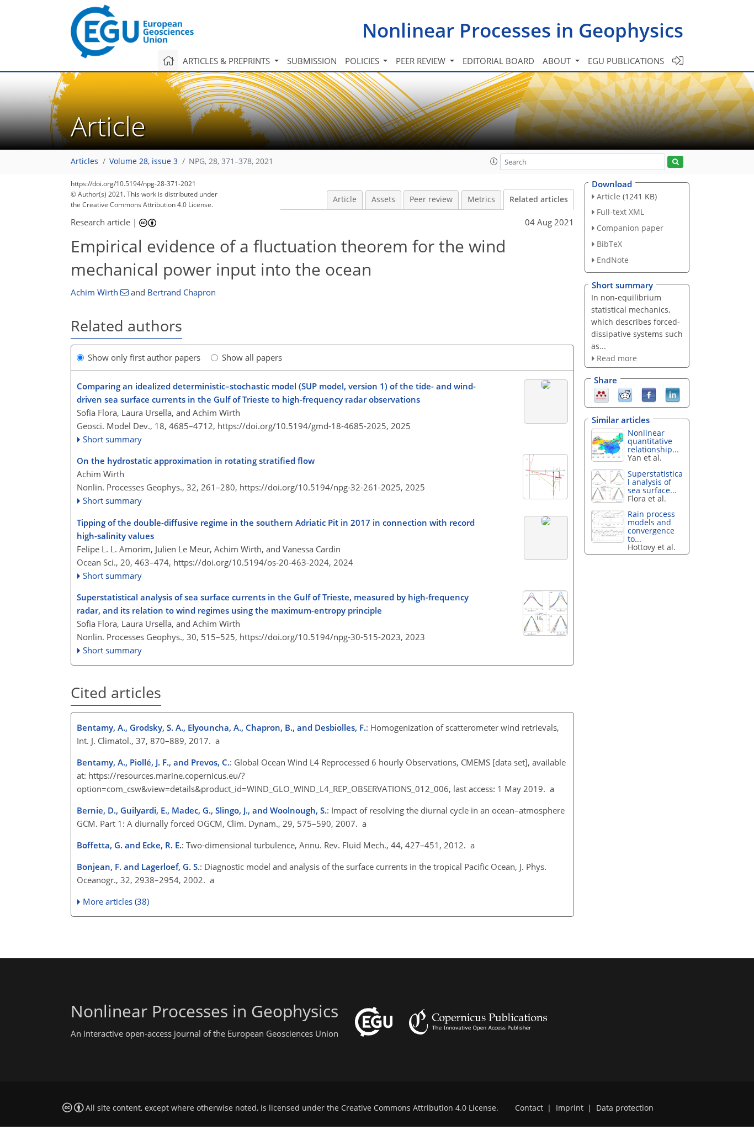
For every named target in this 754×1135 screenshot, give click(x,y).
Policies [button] (363, 60)
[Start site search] (675, 162)
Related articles (538, 199)
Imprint (569, 1108)
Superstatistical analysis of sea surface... (655, 481)
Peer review (431, 199)
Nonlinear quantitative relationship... (653, 441)
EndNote (613, 260)
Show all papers (252, 357)
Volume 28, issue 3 (143, 161)
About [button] (558, 60)
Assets (383, 199)
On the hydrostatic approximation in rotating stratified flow (196, 460)
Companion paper (630, 228)
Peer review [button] (422, 60)
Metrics (481, 199)
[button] (494, 161)
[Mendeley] (601, 394)
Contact (529, 1108)
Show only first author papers (144, 357)
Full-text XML (620, 212)
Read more (617, 358)
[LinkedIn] (672, 394)
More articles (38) (116, 901)
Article (345, 199)
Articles (84, 161)
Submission (312, 60)
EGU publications (626, 60)
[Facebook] (648, 394)
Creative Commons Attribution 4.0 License (418, 1108)
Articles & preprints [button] (227, 60)
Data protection (625, 1108)
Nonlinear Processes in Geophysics (522, 30)
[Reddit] (625, 394)
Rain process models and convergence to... (651, 526)
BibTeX (609, 244)
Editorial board (498, 60)
